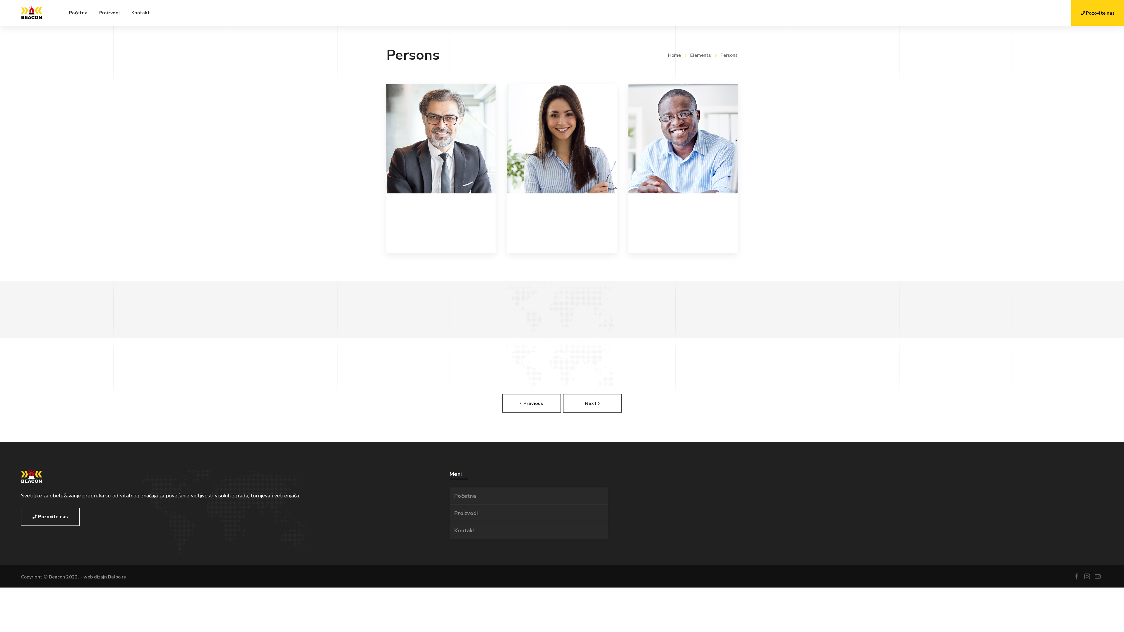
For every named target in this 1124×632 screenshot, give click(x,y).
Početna (465, 495)
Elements (700, 55)
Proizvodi (466, 513)
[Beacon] (31, 13)
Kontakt (464, 530)
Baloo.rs (117, 577)
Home (674, 55)
